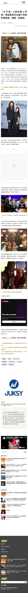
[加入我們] (5, 585)
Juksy (18, 26)
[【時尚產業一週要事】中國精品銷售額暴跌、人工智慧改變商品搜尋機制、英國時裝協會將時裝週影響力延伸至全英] (3, 483)
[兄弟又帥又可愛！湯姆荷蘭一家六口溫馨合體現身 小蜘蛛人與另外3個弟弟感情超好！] (3, 517)
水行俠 (9, 358)
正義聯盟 (4, 358)
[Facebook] (2, 585)
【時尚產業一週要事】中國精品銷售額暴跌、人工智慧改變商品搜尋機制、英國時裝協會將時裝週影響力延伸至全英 (16, 483)
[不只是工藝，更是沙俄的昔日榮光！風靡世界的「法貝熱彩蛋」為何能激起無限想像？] (3, 505)
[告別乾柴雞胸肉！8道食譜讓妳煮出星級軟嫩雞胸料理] (3, 494)
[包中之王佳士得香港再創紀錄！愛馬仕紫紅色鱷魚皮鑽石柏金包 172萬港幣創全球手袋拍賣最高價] (3, 500)
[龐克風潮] (3, 511)
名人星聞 (3, 23)
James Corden (16, 358)
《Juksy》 (8, 33)
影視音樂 (10, 23)
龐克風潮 (8, 510)
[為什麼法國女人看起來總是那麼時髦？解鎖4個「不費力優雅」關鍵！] (3, 460)
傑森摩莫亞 (4, 361)
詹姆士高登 (11, 364)
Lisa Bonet (19, 361)
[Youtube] (4, 585)
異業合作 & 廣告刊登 (5, 546)
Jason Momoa (12, 361)
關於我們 (3, 544)
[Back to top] (23, 588)
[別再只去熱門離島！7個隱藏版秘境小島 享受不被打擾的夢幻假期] (3, 477)
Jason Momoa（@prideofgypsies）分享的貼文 (12, 179)
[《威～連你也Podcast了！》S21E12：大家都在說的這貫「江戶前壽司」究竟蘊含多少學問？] (3, 465)
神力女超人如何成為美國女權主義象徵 (12, 292)
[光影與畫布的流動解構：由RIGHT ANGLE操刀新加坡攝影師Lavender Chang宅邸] (3, 471)
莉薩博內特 (4, 364)
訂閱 (25, 451)
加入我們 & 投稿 (4, 551)
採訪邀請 (3, 549)
